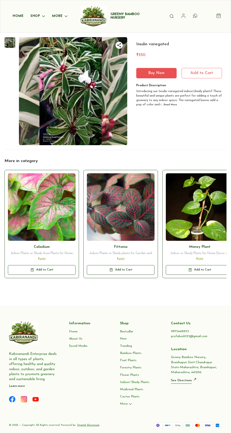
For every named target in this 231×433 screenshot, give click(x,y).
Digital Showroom (88, 425)
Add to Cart (201, 73)
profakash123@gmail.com (189, 336)
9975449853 (180, 331)
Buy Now (156, 73)
